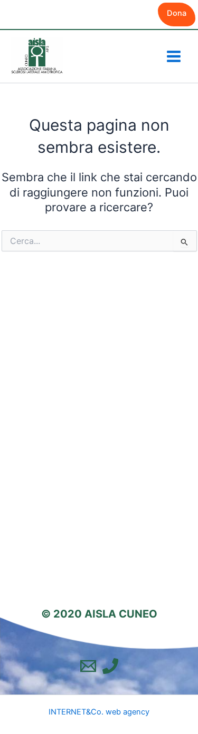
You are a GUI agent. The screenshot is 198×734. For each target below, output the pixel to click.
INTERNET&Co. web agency (99, 712)
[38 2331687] (110, 666)
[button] (176, 14)
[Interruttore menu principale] (173, 56)
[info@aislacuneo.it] (88, 666)
